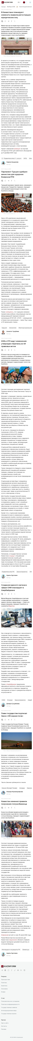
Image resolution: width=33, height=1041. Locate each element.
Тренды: (3, 6)
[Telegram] (8, 21)
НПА (25, 158)
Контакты (4, 1026)
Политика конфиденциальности (10, 1004)
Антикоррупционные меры (8, 1010)
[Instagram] (2, 21)
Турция (4, 328)
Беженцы (26, 949)
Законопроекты (22, 572)
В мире (9, 700)
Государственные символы (9, 1007)
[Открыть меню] (30, 2)
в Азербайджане (10, 684)
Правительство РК (8, 572)
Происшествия (5, 979)
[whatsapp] (5, 21)
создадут (12, 556)
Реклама (3, 1029)
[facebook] (11, 970)
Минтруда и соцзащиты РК (11, 949)
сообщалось (9, 312)
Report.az (11, 606)
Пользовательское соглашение (10, 1001)
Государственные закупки (8, 1013)
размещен (17, 149)
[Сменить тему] (25, 2)
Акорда (22, 788)
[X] (15, 21)
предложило (13, 940)
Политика (4, 982)
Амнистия (12, 328)
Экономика (4, 989)
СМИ (3, 700)
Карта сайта (4, 1023)
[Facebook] (11, 21)
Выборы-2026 (11, 6)
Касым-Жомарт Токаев (9, 788)
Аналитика (4, 985)
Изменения (4, 935)
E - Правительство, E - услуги (11, 158)
